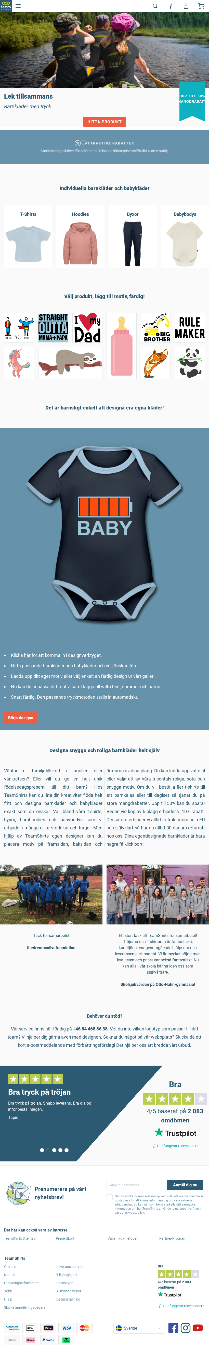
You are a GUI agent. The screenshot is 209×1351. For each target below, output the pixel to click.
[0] (42, 1150)
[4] (66, 1150)
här (28, 655)
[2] (54, 1150)
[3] (60, 1150)
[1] (48, 1150)
